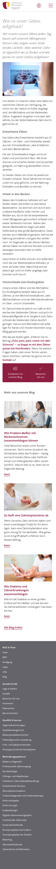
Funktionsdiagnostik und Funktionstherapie (23, 795)
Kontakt (7, 360)
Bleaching (7, 839)
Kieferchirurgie (10, 805)
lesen (7, 474)
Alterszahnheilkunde (12, 844)
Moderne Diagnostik (12, 761)
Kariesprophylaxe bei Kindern (17, 829)
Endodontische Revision (14, 785)
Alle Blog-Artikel (13, 627)
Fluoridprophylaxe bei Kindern (17, 834)
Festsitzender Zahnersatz (15, 820)
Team (5, 652)
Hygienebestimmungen (14, 725)
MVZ (5, 657)
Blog (5, 676)
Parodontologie (10, 771)
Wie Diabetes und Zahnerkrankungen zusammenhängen (16, 590)
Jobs (5, 671)
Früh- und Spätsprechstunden (17, 744)
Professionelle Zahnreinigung (17, 766)
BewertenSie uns (41, 375)
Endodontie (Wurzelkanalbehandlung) (21, 781)
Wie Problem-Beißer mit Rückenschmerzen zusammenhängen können (21, 437)
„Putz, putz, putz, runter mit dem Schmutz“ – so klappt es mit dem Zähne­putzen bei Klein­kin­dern (27, 344)
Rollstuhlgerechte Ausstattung (17, 739)
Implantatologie (10, 810)
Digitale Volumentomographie (17, 815)
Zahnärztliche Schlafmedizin (16, 849)
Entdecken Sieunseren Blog (15, 375)
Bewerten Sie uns (11, 698)
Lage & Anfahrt (10, 688)
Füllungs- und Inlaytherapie (16, 776)
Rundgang (7, 662)
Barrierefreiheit (10, 713)
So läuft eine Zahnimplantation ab (26, 515)
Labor (5, 667)
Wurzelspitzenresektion (14, 790)
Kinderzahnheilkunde (13, 824)
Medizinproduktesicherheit (15, 734)
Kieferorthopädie (11, 800)
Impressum (8, 703)
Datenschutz (8, 708)
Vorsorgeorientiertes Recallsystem (19, 749)
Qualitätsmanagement (13, 730)
